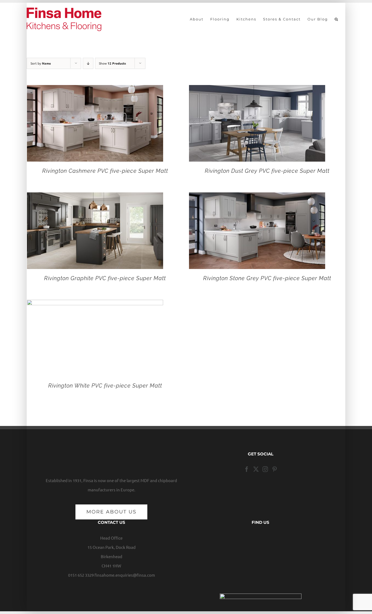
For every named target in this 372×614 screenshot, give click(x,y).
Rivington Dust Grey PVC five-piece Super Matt (267, 171)
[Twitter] (256, 469)
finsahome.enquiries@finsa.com (124, 574)
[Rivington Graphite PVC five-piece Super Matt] (95, 196)
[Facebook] (246, 469)
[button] (337, 19)
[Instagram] (265, 469)
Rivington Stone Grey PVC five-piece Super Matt (267, 278)
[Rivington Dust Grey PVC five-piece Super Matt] (257, 89)
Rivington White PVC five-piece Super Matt (105, 385)
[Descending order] (88, 63)
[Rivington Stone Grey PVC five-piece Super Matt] (257, 196)
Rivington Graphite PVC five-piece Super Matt (105, 278)
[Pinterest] (274, 469)
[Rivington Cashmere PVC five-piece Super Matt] (95, 89)
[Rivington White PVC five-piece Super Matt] (95, 304)
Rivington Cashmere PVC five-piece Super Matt (105, 171)
